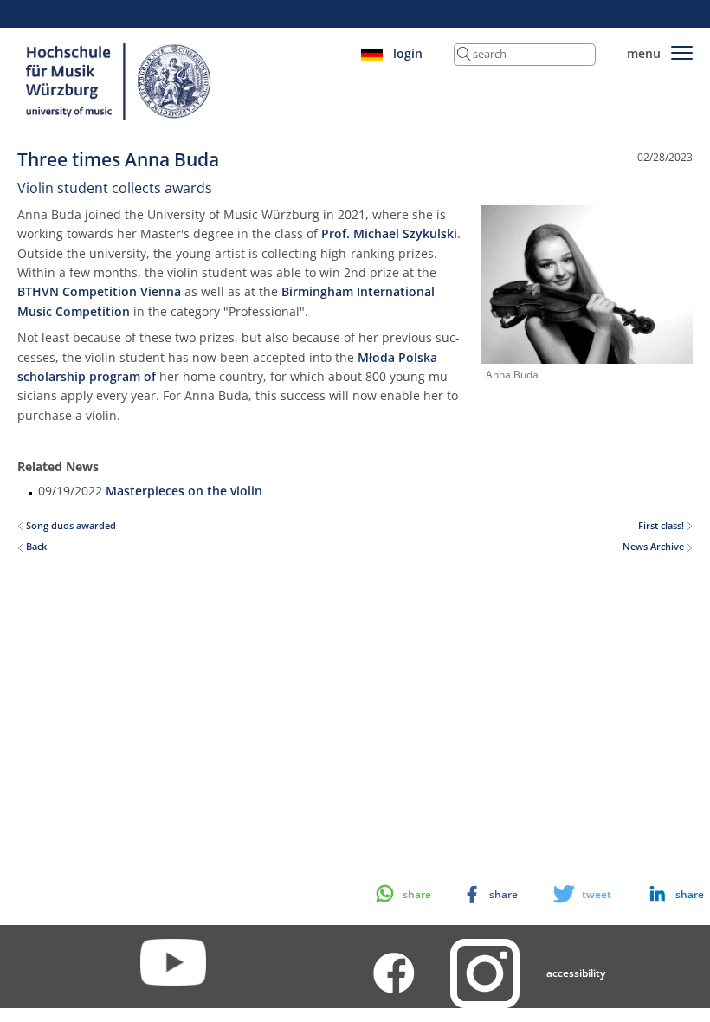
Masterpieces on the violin (184, 490)
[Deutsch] (372, 53)
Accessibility (575, 973)
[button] (660, 894)
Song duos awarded (69, 526)
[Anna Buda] (587, 283)
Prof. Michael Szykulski (389, 233)
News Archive (655, 546)
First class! (662, 526)
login (408, 53)
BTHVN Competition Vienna (99, 291)
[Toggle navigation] (682, 50)
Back (35, 546)
